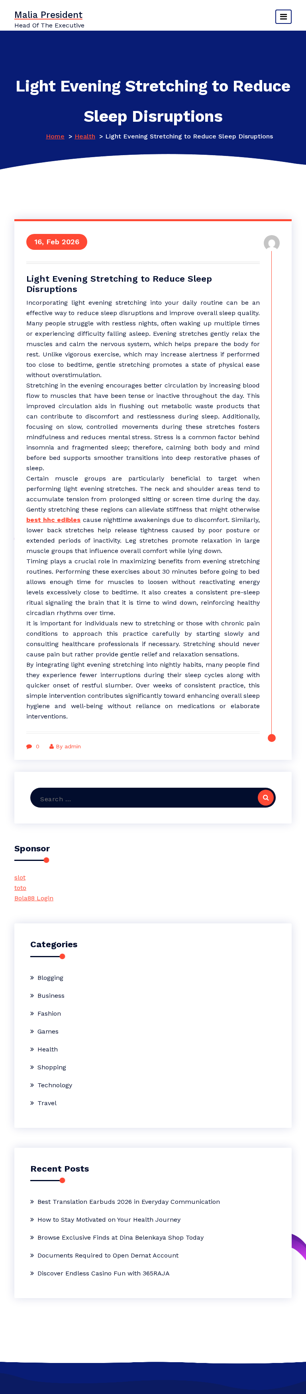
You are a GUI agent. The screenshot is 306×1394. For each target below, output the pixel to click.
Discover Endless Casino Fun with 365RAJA (103, 1273)
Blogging (50, 977)
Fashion (49, 1013)
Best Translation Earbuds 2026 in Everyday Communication (128, 1201)
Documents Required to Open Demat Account (107, 1255)
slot (20, 877)
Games (48, 1031)
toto (20, 888)
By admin (68, 746)
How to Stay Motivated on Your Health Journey (108, 1219)
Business (51, 995)
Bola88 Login (33, 898)
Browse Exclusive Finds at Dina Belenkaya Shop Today (120, 1237)
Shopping (51, 1067)
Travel (47, 1103)
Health (85, 136)
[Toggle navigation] (283, 17)
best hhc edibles (53, 520)
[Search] (266, 798)
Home (55, 136)
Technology (54, 1085)
